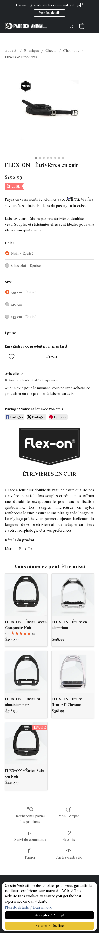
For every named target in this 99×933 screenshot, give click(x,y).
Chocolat (26, 265)
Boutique (31, 50)
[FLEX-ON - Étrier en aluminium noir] (26, 672)
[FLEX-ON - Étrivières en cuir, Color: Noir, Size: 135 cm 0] (49, 110)
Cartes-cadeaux (69, 857)
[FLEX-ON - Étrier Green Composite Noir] (26, 595)
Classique (71, 50)
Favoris (68, 839)
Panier (30, 857)
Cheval (51, 50)
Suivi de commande (30, 839)
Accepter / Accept (49, 915)
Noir (22, 253)
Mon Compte (68, 816)
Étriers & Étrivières (21, 57)
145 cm (23, 317)
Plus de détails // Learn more (28, 907)
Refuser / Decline (49, 925)
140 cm (16, 304)
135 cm (23, 292)
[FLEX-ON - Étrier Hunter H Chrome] (73, 672)
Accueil (11, 50)
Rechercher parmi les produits (30, 819)
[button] (49, 13)
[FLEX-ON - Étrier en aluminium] (73, 595)
